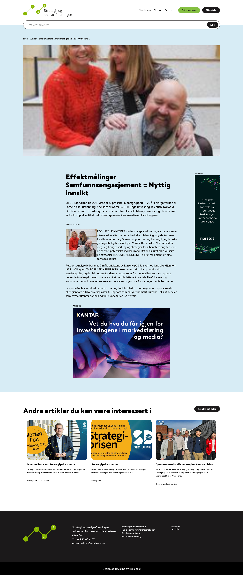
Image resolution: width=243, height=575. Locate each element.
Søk (212, 24)
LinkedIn (175, 529)
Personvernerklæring (131, 536)
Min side (211, 9)
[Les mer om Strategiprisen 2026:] (121, 453)
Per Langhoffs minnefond (134, 526)
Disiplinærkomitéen (131, 533)
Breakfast (135, 568)
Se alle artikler (207, 408)
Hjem (25, 38)
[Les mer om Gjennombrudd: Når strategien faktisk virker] (186, 453)
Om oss (169, 10)
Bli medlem (189, 9)
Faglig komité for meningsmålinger (138, 529)
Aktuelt (158, 10)
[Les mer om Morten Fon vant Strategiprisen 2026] (57, 453)
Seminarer (145, 10)
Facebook (175, 526)
